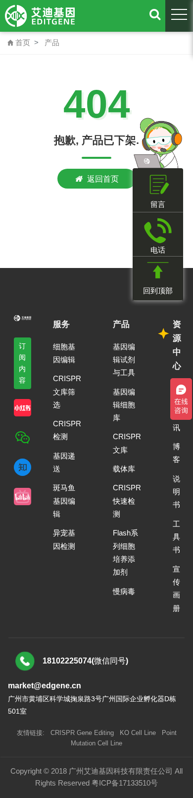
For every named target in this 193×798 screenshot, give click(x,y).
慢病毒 (124, 591)
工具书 (176, 537)
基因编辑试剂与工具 (124, 359)
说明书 (176, 491)
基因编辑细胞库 (124, 405)
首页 (18, 42)
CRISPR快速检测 (127, 500)
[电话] (158, 230)
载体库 (124, 469)
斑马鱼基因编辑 (64, 500)
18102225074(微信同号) (85, 661)
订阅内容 (22, 363)
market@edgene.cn (44, 685)
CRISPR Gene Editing (82, 732)
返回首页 (103, 179)
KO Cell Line (138, 732)
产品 (52, 42)
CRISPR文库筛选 (67, 391)
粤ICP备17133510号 (125, 783)
